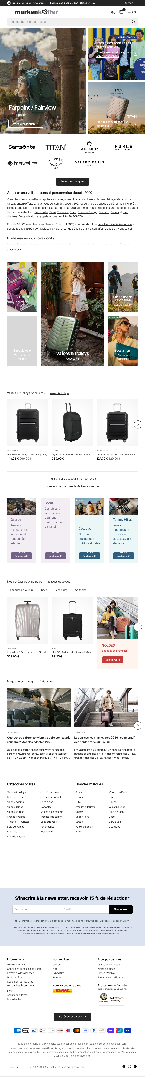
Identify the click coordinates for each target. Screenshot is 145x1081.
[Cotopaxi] (89, 531)
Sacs (44, 589)
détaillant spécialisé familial (115, 224)
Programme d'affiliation (111, 977)
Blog (9, 990)
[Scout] (55, 531)
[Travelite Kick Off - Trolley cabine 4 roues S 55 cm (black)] (72, 620)
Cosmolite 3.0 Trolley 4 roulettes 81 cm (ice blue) (27, 652)
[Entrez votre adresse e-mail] (121, 909)
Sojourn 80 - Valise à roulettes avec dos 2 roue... (72, 454)
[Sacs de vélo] (22, 341)
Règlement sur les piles (20, 981)
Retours (57, 977)
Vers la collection (26, 124)
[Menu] (8, 12)
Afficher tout (47, 681)
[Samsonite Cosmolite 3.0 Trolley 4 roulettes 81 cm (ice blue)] (27, 620)
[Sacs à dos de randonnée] (123, 287)
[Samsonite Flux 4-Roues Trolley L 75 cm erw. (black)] (27, 422)
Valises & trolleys (16, 792)
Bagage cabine (15, 796)
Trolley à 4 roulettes (18, 821)
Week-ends (46, 831)
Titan (52, 212)
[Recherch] (133, 22)
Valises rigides (15, 806)
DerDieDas (115, 821)
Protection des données (20, 972)
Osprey (55, 450)
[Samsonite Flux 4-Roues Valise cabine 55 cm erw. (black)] (117, 422)
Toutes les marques (72, 181)
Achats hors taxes (17, 994)
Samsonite (41, 212)
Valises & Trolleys (59, 393)
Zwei (111, 796)
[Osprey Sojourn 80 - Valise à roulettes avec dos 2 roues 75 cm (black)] (72, 422)
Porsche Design (87, 212)
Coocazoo (114, 826)
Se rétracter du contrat (72, 1016)
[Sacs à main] (123, 341)
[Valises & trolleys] (72, 314)
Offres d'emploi (106, 972)
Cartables (80, 589)
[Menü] (123, 994)
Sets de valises (15, 826)
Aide (55, 968)
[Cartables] (22, 287)
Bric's (73, 212)
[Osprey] (21, 531)
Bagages (12, 831)
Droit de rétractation (18, 977)
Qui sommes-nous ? (109, 964)
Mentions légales (16, 964)
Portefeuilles (47, 826)
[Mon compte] (113, 12)
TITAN (78, 801)
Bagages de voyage (58, 581)
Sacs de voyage (16, 836)
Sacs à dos (61, 589)
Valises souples (15, 811)
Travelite (62, 212)
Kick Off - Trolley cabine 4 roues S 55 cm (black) (72, 652)
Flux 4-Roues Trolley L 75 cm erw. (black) (27, 454)
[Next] (138, 424)
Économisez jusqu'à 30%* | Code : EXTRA (72, 3)
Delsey (115, 212)
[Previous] (7, 424)
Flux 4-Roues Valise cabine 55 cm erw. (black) (117, 454)
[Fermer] (1, 1078)
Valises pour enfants (51, 811)
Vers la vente (113, 659)
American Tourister (85, 806)
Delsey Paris (82, 816)
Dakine (113, 801)
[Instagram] (129, 1066)
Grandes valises (16, 816)
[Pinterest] (135, 1066)
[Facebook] (124, 1066)
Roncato (104, 212)
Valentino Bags (117, 806)
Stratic (79, 821)
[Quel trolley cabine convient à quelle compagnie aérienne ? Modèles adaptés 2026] (39, 707)
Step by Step (116, 811)
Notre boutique (106, 968)
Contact (57, 964)
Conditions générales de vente (24, 968)
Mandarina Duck (118, 792)
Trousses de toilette (51, 816)
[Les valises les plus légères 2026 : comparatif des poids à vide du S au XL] (106, 707)
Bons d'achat (14, 999)
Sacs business (48, 821)
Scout (112, 816)
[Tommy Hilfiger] (123, 531)
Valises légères (15, 801)
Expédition (58, 972)
